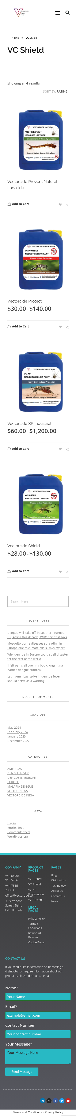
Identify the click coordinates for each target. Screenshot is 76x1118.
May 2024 (14, 727)
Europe (13, 782)
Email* (11, 1006)
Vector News (17, 791)
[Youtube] (68, 1100)
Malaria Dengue (20, 786)
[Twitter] (61, 1100)
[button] (58, 13)
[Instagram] (49, 1100)
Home (15, 38)
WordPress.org (17, 836)
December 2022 (18, 741)
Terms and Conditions (27, 1112)
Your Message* (18, 1044)
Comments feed (18, 832)
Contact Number (20, 1025)
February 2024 (17, 732)
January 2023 (16, 736)
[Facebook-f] (55, 1100)
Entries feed (15, 828)
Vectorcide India (20, 795)
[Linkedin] (42, 1100)
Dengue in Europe (21, 778)
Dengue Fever (18, 773)
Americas (14, 769)
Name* (11, 987)
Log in (11, 823)
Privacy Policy (54, 1112)
